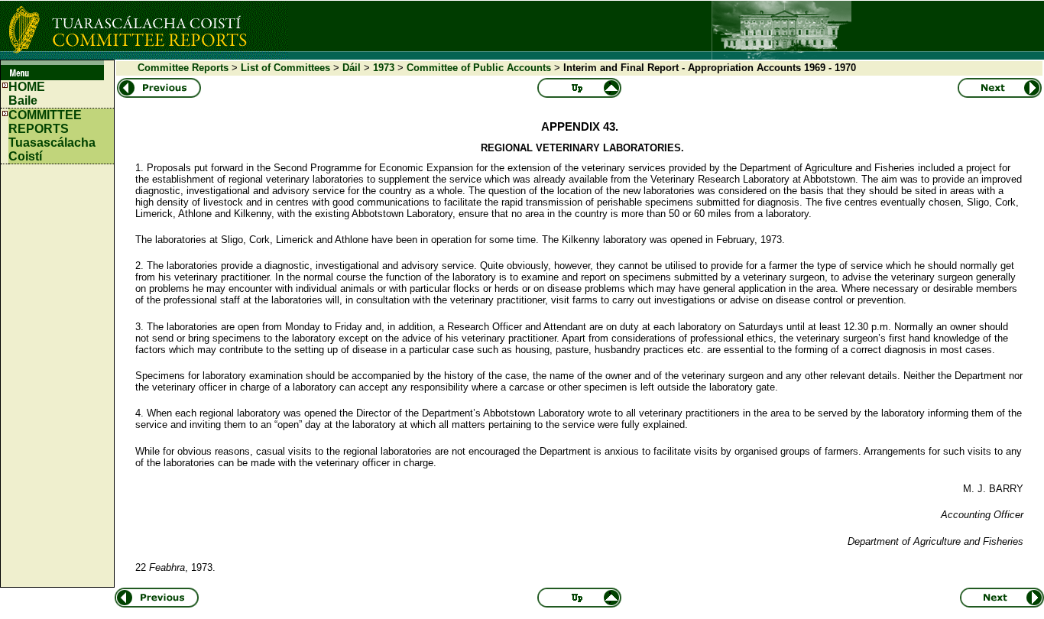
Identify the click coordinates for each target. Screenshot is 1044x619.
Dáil (351, 67)
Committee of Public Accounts (479, 67)
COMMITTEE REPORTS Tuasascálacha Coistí (52, 136)
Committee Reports (183, 67)
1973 (383, 67)
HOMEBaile (26, 93)
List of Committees (285, 67)
